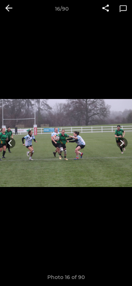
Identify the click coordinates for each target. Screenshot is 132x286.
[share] (105, 9)
